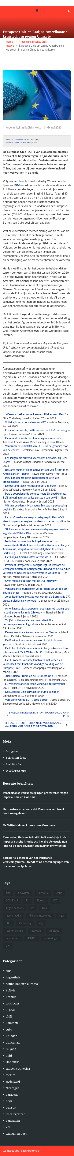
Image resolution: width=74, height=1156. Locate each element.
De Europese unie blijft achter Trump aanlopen (32, 692)
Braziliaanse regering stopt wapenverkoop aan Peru (39, 714)
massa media (13, 915)
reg (41, 923)
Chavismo (24, 893)
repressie (36, 931)
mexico (37, 127)
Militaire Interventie (39, 915)
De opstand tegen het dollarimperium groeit (30, 486)
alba (8, 893)
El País (17, 185)
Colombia (12, 1023)
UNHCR (31, 938)
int (32, 908)
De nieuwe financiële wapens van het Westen (31, 632)
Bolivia (10, 990)
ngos (62, 915)
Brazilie (23, 127)
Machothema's (30, 1150)
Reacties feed (14, 764)
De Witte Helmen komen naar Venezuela (29, 825)
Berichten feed (16, 757)
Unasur (11, 1107)
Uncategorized (15, 1114)
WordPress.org (16, 770)
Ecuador (11, 1036)
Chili (30, 127)
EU (27, 900)
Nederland (13, 1081)
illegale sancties (15, 908)
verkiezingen (51, 938)
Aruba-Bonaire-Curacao (22, 984)
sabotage (54, 931)
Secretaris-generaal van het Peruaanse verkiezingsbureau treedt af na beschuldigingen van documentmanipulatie (36, 862)
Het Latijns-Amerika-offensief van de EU (28, 557)
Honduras (12, 1062)
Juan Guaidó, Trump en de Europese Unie (29, 676)
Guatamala (13, 1042)
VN (8, 946)
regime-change (14, 931)
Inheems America (18, 1068)
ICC (55, 900)
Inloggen (12, 751)
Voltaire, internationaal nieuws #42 (25, 422)
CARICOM (12, 1003)
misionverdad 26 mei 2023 (22, 140)
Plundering (25, 923)
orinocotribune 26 (14, 143)
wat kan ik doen (17, 1133)
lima (44, 908)
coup (59, 893)
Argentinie (12, 127)
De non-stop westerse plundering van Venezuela (33, 438)
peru (9, 1101)
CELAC (10, 1010)
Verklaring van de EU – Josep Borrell (26, 700)
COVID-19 (12, 900)
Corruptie (43, 893)
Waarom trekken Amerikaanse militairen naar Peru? (36, 414)
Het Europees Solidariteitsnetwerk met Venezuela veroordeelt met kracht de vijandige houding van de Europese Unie (33, 664)
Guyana (11, 1049)
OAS (8, 923)
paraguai (12, 1094)
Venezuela (13, 1120)
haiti (9, 1055)
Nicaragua (12, 1088)
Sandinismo (12, 938)
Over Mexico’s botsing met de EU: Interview (31, 581)
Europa (41, 900)
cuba (9, 1029)
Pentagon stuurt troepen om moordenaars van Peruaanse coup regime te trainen (33, 725)
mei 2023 (26, 143)
